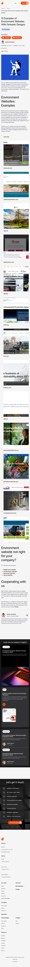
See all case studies (5, 898)
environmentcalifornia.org (11, 450)
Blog (8, 8)
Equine (2, 886)
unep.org (6, 325)
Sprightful (3, 888)
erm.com (6, 356)
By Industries (5, 29)
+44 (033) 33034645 (5, 877)
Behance (3, 938)
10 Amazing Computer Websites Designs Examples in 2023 (14, 651)
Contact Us (3, 910)
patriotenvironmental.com (11, 481)
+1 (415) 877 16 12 (5, 869)
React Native (4, 921)
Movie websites (8, 575)
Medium (3, 950)
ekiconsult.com (8, 168)
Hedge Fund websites (10, 569)
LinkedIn (3, 943)
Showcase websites (9, 573)
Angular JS (3, 926)
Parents (2, 891)
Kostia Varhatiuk (9, 42)
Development (19, 886)
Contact (23, 3)
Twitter (2, 948)
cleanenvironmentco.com (11, 199)
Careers (3, 908)
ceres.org (6, 136)
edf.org (6, 419)
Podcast (17, 923)
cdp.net (6, 231)
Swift (2, 928)
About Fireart (4, 905)
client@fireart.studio (5, 852)
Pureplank (3, 896)
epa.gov (6, 293)
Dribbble (3, 935)
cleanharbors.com (9, 262)
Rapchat (3, 893)
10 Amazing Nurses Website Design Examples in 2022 (12, 754)
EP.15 (4, 689)
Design (18, 889)
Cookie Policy (15, 959)
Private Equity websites (10, 571)
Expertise (4, 914)
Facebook (3, 945)
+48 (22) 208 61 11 (5, 861)
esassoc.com (7, 387)
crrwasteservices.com (10, 513)
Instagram (3, 940)
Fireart (3, 8)
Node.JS (3, 923)
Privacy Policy (15, 961)
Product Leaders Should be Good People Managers (14, 694)
